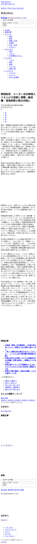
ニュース (8, 34)
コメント (12, 75)
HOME (7, 30)
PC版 (15, 490)
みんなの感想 (14, 77)
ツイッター (9, 527)
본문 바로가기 (6, 2)
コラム (11, 53)
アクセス (12, 73)
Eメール (8, 534)
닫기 (25, 18)
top (2, 542)
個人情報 (20, 490)
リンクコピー (10, 536)
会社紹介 (4, 490)
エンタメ (8, 58)
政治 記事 (4, 398)
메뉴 (5, 542)
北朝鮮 (11, 43)
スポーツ (12, 47)
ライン (7, 532)
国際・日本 (13, 41)
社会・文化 (13, 45)
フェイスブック (10, 529)
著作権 (10, 490)
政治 (10, 36)
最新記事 (8, 32)
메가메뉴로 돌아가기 (15, 18)
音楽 (10, 62)
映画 (10, 64)
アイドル (12, 66)
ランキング (9, 71)
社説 (10, 51)
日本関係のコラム (15, 56)
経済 (10, 38)
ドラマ (11, 60)
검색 (4, 25)
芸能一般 (12, 69)
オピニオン (9, 49)
